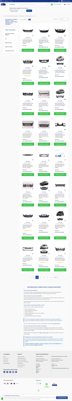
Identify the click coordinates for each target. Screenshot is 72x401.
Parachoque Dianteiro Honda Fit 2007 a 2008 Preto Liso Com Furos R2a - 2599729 (28, 104)
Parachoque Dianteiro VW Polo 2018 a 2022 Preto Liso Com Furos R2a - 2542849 (60, 104)
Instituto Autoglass (6, 363)
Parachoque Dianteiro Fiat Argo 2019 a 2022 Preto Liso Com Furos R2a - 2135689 (60, 259)
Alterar (11, 1)
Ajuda (4, 356)
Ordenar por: (55, 19)
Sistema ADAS (20, 363)
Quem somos (5, 358)
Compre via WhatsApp (57, 4)
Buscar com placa (14, 11)
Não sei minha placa (14, 10)
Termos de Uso (20, 366)
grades (41, 332)
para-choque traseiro (56, 323)
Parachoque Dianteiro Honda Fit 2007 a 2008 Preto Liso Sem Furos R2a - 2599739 (60, 71)
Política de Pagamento (22, 358)
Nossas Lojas (5, 361)
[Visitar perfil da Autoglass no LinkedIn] (16, 372)
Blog (59, 1)
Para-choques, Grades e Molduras (10, 34)
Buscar (30, 10)
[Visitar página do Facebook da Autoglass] (7, 372)
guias (47, 332)
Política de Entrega (21, 356)
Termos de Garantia (21, 365)
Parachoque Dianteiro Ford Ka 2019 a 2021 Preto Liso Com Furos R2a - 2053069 (43, 259)
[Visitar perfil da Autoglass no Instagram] (10, 372)
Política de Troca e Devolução (23, 361)
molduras (44, 332)
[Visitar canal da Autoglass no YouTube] (13, 372)
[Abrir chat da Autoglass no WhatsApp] (4, 372)
